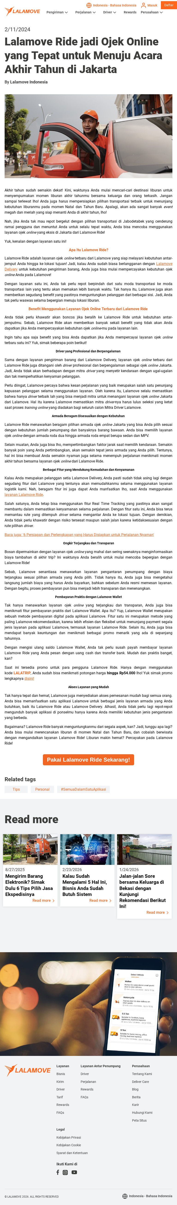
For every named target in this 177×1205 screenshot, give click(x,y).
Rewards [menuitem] (62, 1105)
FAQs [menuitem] (60, 1112)
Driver (107, 12)
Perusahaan (150, 12)
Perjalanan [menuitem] (88, 1082)
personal (42, 789)
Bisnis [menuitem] (60, 1074)
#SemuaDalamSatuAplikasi (83, 789)
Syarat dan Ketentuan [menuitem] (72, 1153)
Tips (16, 789)
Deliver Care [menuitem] (140, 1082)
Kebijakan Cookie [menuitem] (68, 1145)
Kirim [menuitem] (60, 1082)
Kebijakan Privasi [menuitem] (68, 1137)
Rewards (130, 12)
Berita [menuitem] (136, 1097)
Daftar (169, 5)
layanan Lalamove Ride (24, 494)
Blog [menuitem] (135, 1089)
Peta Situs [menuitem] (139, 1120)
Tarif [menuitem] (59, 1097)
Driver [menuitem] (60, 1089)
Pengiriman (55, 12)
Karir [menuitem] (135, 1105)
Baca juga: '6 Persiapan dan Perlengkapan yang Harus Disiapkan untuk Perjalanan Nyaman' (79, 535)
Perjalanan (83, 12)
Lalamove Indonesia (29, 82)
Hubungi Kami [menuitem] (142, 1112)
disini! (29, 678)
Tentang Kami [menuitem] (142, 1074)
